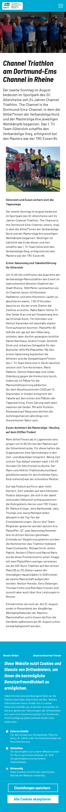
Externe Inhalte (19, 731)
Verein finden (11, 655)
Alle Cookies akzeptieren (32, 799)
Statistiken (16, 748)
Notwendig (16, 768)
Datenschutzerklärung (16, 706)
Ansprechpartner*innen (47, 655)
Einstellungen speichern (32, 788)
